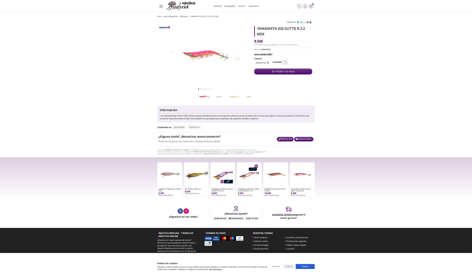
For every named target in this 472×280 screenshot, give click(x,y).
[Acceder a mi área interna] (305, 6)
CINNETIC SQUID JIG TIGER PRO (169, 190)
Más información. (215, 269)
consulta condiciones (285, 214)
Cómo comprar (260, 237)
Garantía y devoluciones (297, 237)
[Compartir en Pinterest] (307, 22)
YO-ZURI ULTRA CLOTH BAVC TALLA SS (300, 190)
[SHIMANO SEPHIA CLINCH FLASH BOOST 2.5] (249, 174)
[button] (198, 89)
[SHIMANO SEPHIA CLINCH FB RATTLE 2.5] (222, 174)
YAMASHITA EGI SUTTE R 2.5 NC (274, 190)
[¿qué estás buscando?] (299, 6)
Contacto (290, 248)
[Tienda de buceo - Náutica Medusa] (180, 6)
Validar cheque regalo (296, 245)
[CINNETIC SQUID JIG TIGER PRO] (169, 174)
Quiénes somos (261, 241)
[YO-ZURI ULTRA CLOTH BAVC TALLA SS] (302, 174)
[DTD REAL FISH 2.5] (196, 174)
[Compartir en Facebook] (298, 22)
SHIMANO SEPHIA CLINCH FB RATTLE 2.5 (222, 190)
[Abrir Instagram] (186, 211)
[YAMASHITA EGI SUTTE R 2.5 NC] (275, 174)
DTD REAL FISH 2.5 (193, 189)
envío (266, 45)
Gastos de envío (261, 248)
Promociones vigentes (296, 241)
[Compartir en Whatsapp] (304, 22)
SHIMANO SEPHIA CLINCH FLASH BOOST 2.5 (248, 190)
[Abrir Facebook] (180, 211)
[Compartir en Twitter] (301, 22)
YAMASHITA (259, 152)
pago (273, 45)
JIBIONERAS (239, 152)
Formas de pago (261, 245)
